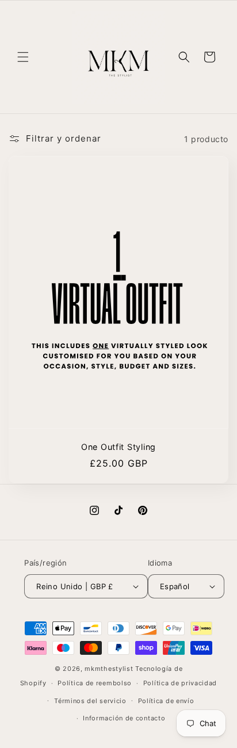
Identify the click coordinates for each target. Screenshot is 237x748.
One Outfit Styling (118, 447)
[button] (23, 57)
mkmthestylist (109, 669)
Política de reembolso (95, 683)
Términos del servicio (90, 701)
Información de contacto (124, 718)
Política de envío (166, 701)
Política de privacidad (180, 683)
